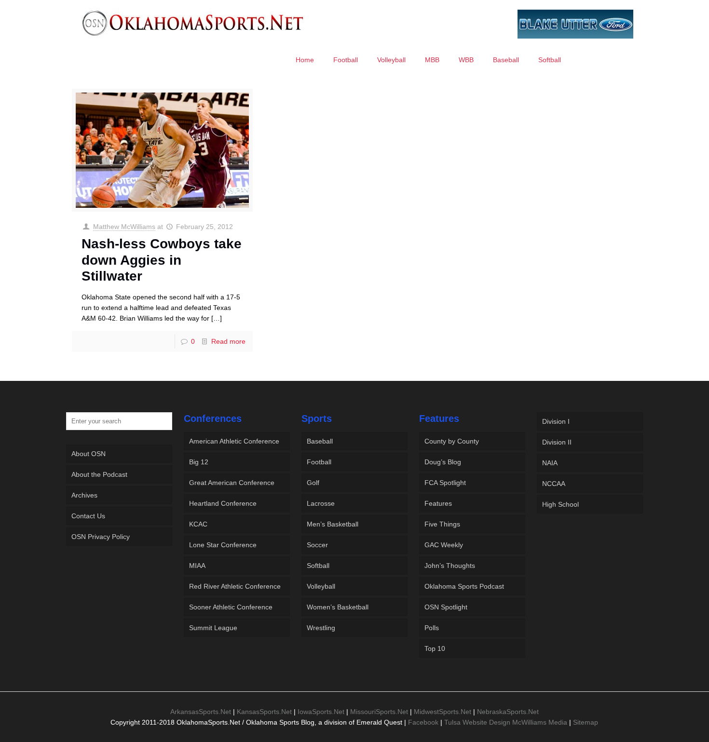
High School (560, 504)
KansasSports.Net (264, 711)
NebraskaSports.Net (508, 711)
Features (438, 503)
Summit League (213, 628)
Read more (228, 341)
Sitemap (585, 722)
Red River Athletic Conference (235, 586)
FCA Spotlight (445, 482)
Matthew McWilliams (124, 226)
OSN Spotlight (445, 607)
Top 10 (434, 648)
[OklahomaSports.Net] (193, 22)
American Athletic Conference (234, 441)
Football (319, 462)
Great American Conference (231, 482)
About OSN (88, 454)
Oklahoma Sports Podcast (464, 586)
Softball (318, 565)
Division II (557, 442)
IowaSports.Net (321, 711)
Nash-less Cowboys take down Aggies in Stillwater (162, 259)
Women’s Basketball (337, 607)
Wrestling (321, 628)
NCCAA (553, 483)
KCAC (198, 524)
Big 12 (198, 462)
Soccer (317, 545)
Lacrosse (321, 503)
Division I (556, 421)
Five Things (442, 524)
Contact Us (88, 516)
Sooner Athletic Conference (231, 607)
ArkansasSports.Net (200, 711)
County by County (451, 441)
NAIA (550, 463)
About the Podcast (99, 474)
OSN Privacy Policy (100, 536)
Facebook (423, 722)
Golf (313, 482)
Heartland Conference (223, 503)
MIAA (197, 565)
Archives (84, 495)
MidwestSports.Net (442, 711)
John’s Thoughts (449, 565)
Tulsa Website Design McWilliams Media (506, 722)
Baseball (320, 441)
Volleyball (321, 586)
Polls (431, 628)
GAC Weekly (443, 545)
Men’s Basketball (332, 524)
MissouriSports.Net (379, 711)
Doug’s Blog (442, 462)
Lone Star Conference (223, 545)
